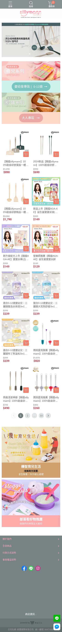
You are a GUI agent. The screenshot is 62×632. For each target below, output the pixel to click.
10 (41, 415)
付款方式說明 (9, 552)
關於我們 (7, 539)
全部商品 (7, 546)
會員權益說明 (9, 559)
